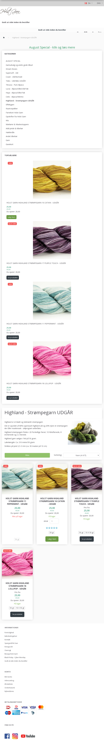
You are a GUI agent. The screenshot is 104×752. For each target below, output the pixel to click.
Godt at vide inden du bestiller (16, 22)
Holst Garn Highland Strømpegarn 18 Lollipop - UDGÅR (33, 383)
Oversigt (8, 650)
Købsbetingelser (11, 636)
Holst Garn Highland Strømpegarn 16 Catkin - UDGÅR (32, 202)
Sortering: (58, 455)
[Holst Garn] (10, 11)
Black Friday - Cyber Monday (15, 657)
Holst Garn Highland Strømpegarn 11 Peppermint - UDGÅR (35, 323)
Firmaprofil (9, 647)
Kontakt (7, 640)
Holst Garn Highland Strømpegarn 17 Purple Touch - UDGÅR (36, 263)
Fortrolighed (9, 632)
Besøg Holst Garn (11, 654)
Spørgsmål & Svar (11, 643)
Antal (46, 521)
